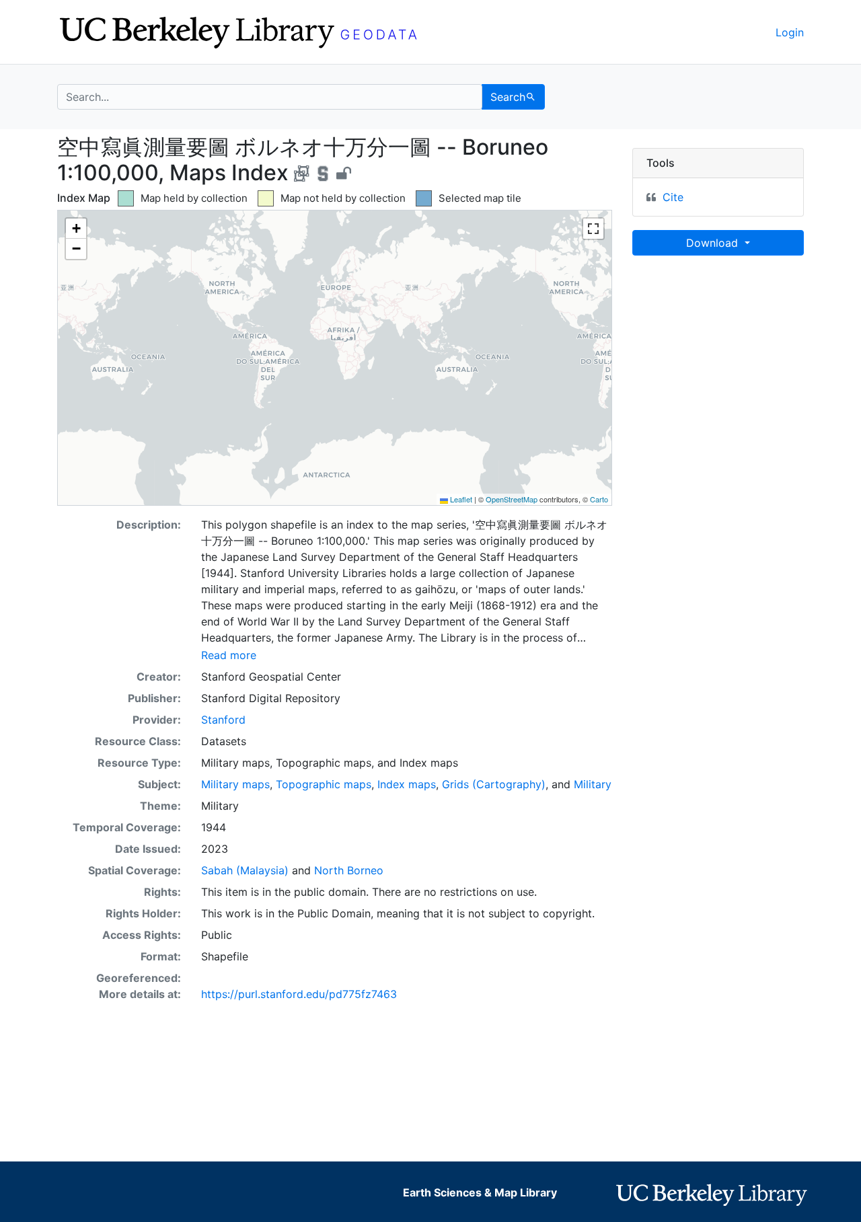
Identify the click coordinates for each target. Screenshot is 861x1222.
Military (592, 784)
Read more (228, 655)
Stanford (223, 719)
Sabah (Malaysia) (245, 870)
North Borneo (348, 870)
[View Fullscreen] (593, 229)
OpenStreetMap (511, 499)
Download (713, 243)
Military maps (235, 784)
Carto (599, 499)
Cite (673, 197)
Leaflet (460, 499)
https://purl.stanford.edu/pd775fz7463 (299, 994)
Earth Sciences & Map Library (480, 1192)
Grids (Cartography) (494, 784)
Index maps (406, 784)
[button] (76, 229)
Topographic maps (323, 784)
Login (790, 32)
